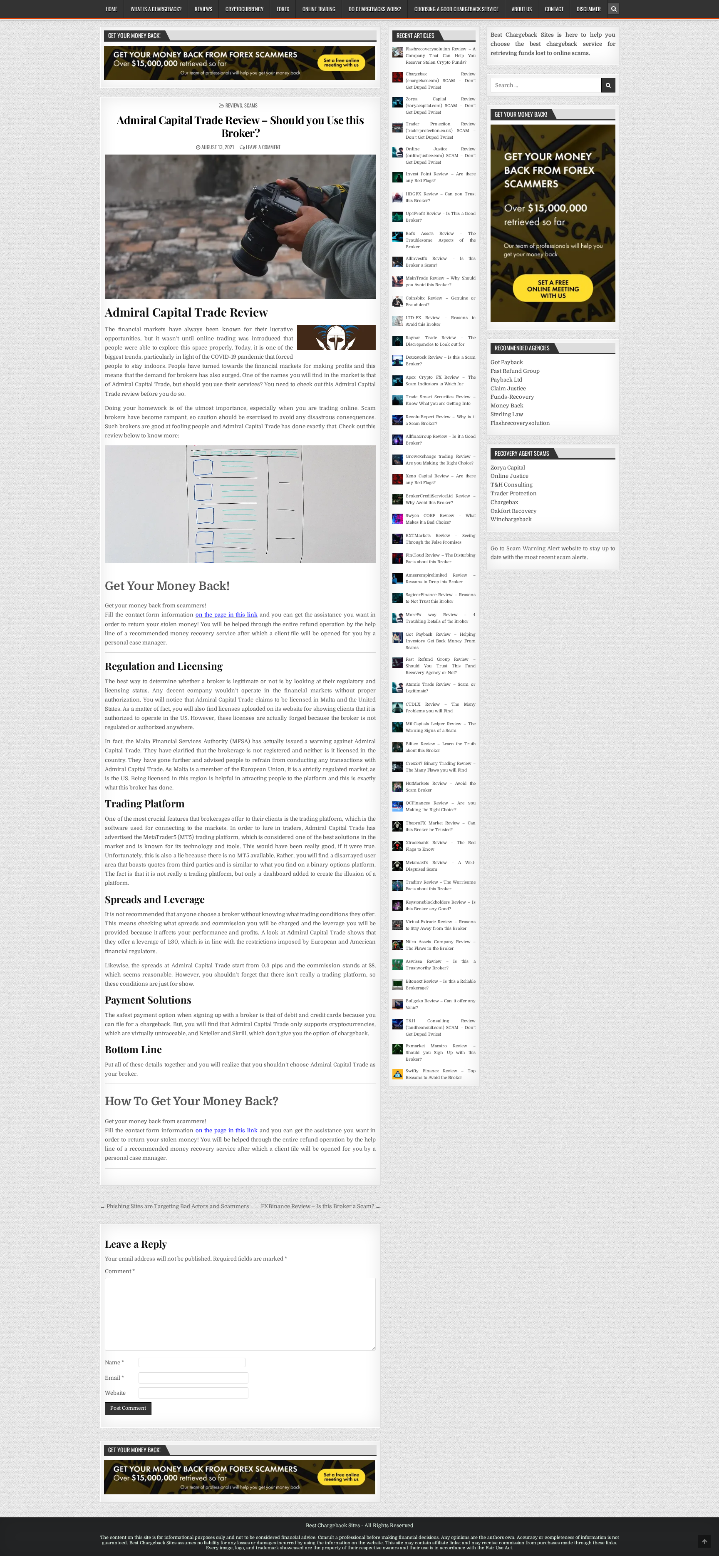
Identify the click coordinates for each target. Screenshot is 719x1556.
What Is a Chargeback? (156, 9)
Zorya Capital (508, 468)
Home (111, 9)
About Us (522, 9)
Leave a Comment (263, 146)
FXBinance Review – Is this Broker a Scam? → (321, 1206)
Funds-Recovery (512, 397)
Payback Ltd (506, 380)
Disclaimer (589, 9)
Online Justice (509, 476)
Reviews (203, 9)
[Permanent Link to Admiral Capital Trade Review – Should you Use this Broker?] (240, 227)
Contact (554, 9)
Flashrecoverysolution (520, 423)
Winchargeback (511, 519)
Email (114, 1378)
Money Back (507, 405)
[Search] (613, 8)
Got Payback (507, 362)
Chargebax (504, 502)
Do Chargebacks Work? (375, 9)
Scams (251, 105)
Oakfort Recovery (514, 511)
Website (115, 1393)
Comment (120, 1271)
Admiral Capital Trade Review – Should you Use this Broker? (240, 126)
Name (114, 1362)
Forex (283, 9)
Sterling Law (507, 414)
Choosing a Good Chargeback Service (456, 9)
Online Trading (318, 9)
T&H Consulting (512, 485)
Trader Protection (514, 493)
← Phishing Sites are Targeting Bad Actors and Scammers (174, 1206)
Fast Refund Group (515, 371)
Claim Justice (508, 388)
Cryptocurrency (244, 9)
